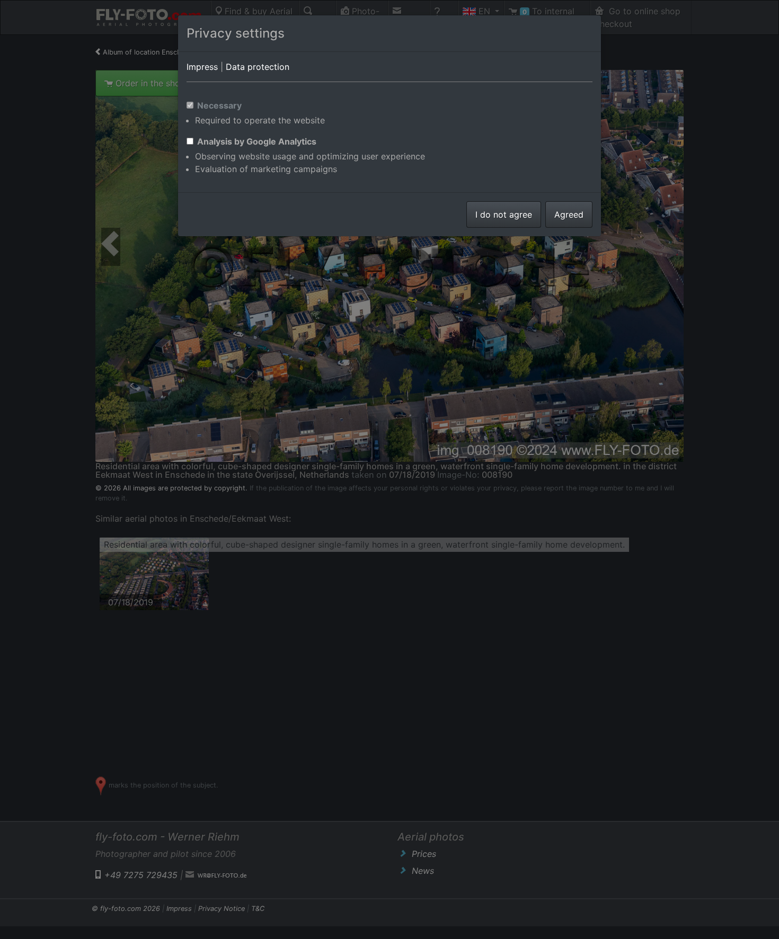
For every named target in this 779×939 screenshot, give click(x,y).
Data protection (257, 66)
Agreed (568, 214)
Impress (202, 66)
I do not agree (503, 214)
